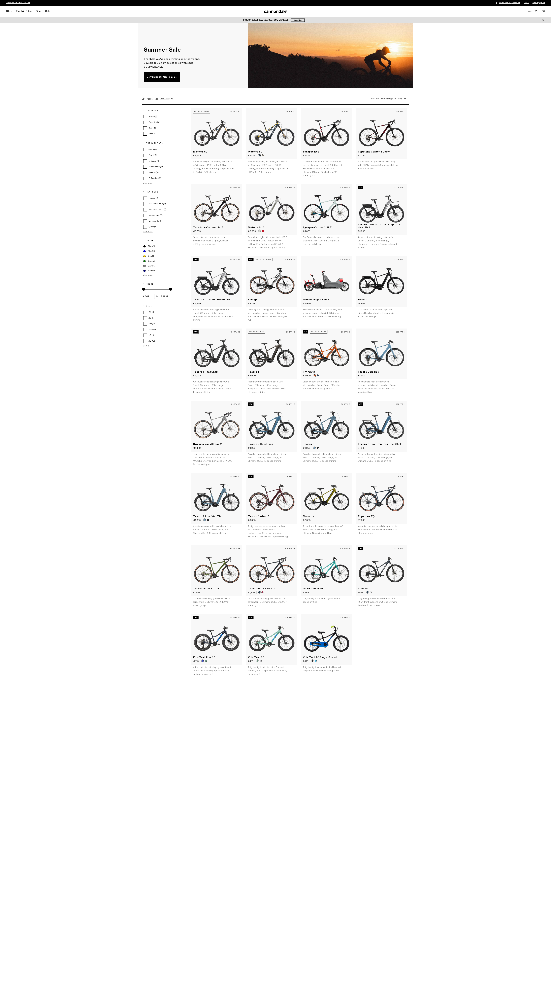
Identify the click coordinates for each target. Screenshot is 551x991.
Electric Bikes (24, 11)
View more (148, 183)
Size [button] (149, 306)
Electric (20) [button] (154, 122)
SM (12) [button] (152, 323)
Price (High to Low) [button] (391, 98)
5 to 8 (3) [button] (153, 149)
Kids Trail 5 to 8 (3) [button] (157, 204)
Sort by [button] (375, 98)
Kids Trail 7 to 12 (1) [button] (157, 209)
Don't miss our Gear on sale (162, 76)
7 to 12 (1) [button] (153, 155)
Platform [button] (152, 191)
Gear (39, 11)
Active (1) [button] (153, 116)
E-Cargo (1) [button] (154, 161)
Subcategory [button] (154, 143)
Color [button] (150, 240)
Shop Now (298, 20)
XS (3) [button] (151, 318)
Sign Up (542, 3)
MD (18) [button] (152, 329)
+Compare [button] (235, 111)
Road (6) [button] (152, 134)
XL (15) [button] (152, 341)
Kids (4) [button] (152, 128)
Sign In (535, 3)
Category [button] (152, 110)
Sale (47, 11)
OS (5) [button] (151, 312)
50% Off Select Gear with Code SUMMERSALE (266, 20)
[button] (149, 246)
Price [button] (150, 283)
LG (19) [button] (152, 335)
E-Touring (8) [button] (155, 178)
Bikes (9, 11)
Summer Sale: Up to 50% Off (18, 3)
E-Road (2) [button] (154, 172)
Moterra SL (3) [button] (155, 221)
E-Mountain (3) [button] (156, 167)
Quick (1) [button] (152, 227)
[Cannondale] (275, 11)
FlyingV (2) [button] (153, 198)
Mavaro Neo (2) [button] (156, 215)
